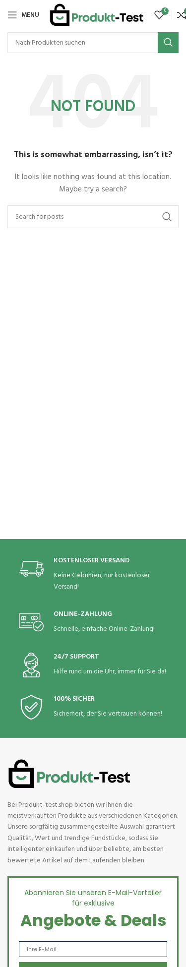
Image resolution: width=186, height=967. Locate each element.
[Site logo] (96, 15)
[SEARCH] (168, 42)
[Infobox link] (93, 574)
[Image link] (69, 774)
